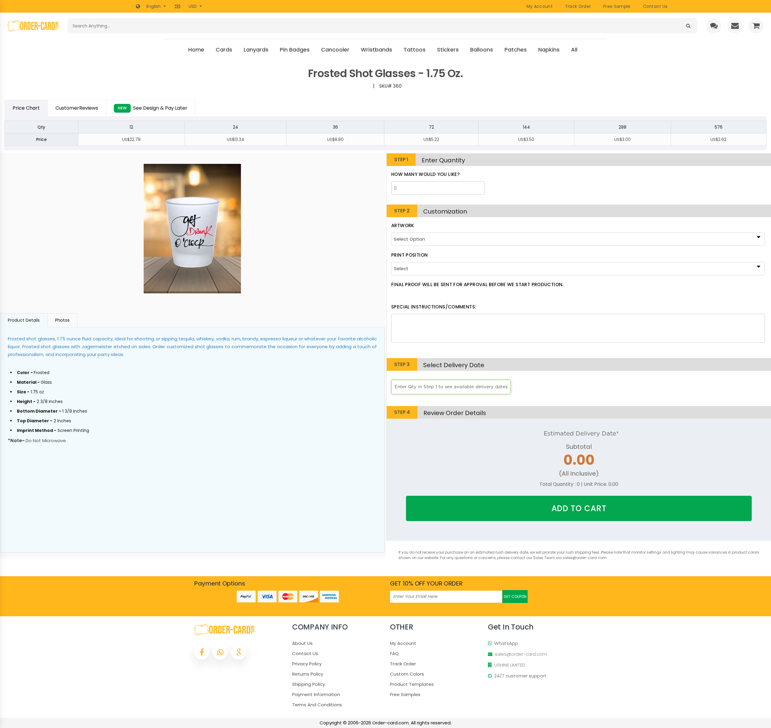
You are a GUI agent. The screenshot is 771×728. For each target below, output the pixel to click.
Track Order (578, 6)
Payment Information (316, 694)
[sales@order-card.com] (734, 25)
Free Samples (405, 694)
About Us (302, 643)
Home (196, 49)
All (574, 49)
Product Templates (412, 684)
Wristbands (376, 49)
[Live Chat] (713, 25)
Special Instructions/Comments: (433, 307)
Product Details (24, 320)
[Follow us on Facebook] (201, 652)
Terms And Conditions (317, 704)
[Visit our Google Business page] (238, 652)
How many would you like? (425, 174)
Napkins (549, 49)
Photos (62, 320)
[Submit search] (688, 26)
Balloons (481, 49)
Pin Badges (295, 49)
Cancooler (335, 49)
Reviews (76, 108)
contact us (655, 6)
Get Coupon (515, 596)
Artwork (402, 225)
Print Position (409, 255)
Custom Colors (407, 674)
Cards (224, 49)
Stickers (448, 49)
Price (26, 108)
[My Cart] (755, 25)
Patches (515, 49)
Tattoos (415, 49)
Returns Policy (307, 674)
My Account (539, 6)
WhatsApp (506, 643)
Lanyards (256, 49)
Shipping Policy (308, 684)
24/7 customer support (520, 676)
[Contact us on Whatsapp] (220, 652)
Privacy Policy (307, 664)
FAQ (394, 653)
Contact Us (305, 653)
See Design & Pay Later (152, 108)
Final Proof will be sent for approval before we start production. (477, 284)
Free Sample (616, 6)
